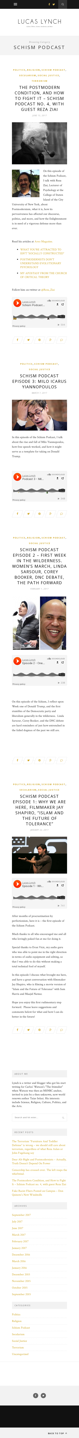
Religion (33, 69)
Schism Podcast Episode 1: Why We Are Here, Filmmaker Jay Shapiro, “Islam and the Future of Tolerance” (39, 809)
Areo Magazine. (44, 241)
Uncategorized (20, 1354)
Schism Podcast (53, 69)
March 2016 (19, 1261)
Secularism (27, 75)
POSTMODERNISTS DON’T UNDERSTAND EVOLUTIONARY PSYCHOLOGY (40, 263)
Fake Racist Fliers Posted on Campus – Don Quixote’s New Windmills (37, 1193)
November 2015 (21, 1281)
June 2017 (17, 1228)
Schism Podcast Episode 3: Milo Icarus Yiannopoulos (39, 381)
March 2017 (19, 1235)
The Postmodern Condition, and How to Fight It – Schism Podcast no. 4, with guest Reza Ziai (39, 98)
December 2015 (21, 1274)
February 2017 (20, 1241)
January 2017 (19, 1248)
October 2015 (20, 1288)
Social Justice (48, 75)
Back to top (56, 1433)
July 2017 (17, 1222)
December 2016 (21, 1255)
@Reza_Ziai (48, 290)
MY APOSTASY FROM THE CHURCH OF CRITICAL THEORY (43, 275)
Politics (19, 69)
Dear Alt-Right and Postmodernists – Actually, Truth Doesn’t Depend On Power (39, 1161)
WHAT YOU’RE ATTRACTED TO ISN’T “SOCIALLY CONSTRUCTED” (42, 251)
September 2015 (21, 1294)
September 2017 (21, 1215)
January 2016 (19, 1268)
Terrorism (40, 81)
